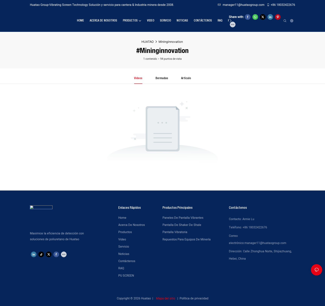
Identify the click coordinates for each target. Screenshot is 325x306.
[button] (230, 20)
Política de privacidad (194, 298)
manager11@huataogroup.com (244, 5)
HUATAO (147, 42)
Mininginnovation (171, 42)
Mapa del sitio (165, 298)
